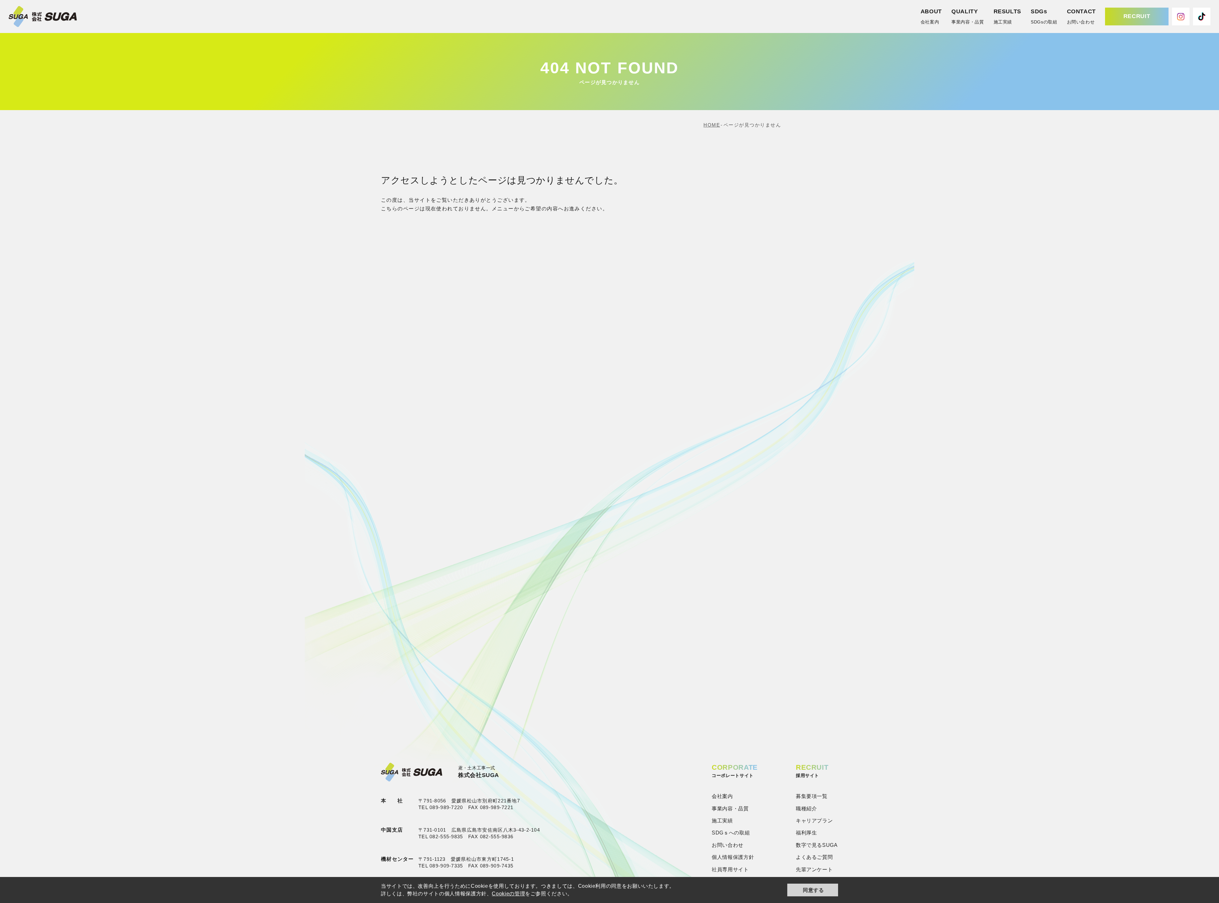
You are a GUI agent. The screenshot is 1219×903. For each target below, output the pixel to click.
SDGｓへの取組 (731, 832)
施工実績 (722, 820)
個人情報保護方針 (733, 857)
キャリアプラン (814, 820)
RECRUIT (1136, 16)
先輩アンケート (814, 869)
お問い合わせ (727, 845)
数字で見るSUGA (817, 845)
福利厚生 (806, 832)
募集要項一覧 (812, 796)
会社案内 (722, 796)
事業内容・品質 (730, 808)
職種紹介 (806, 808)
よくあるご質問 (814, 857)
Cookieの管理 (508, 893)
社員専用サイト (730, 869)
